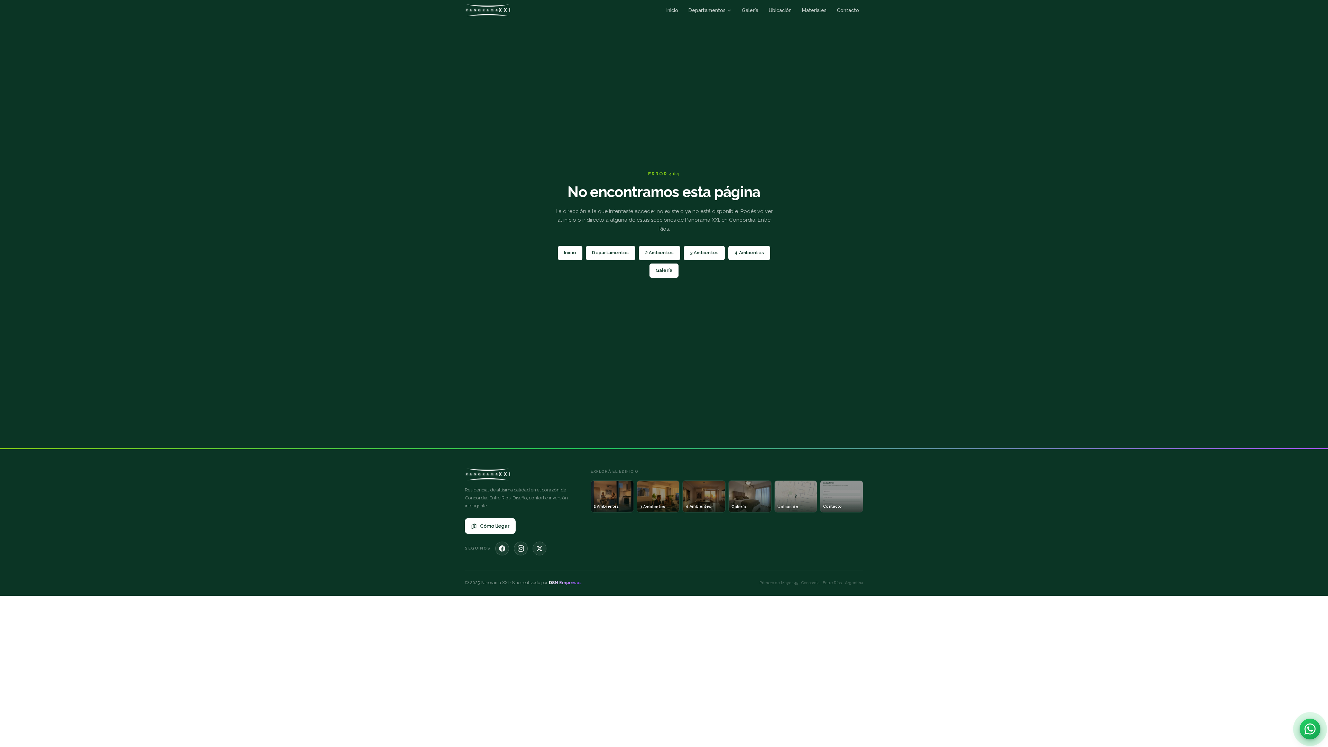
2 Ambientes (659, 252)
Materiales (814, 10)
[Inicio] (487, 10)
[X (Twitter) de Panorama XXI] (539, 548)
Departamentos (707, 10)
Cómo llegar (494, 526)
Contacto (848, 10)
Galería (750, 10)
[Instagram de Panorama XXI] (521, 548)
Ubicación (780, 10)
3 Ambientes (704, 252)
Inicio (672, 10)
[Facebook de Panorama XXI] (502, 548)
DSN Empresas (565, 582)
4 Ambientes (749, 252)
